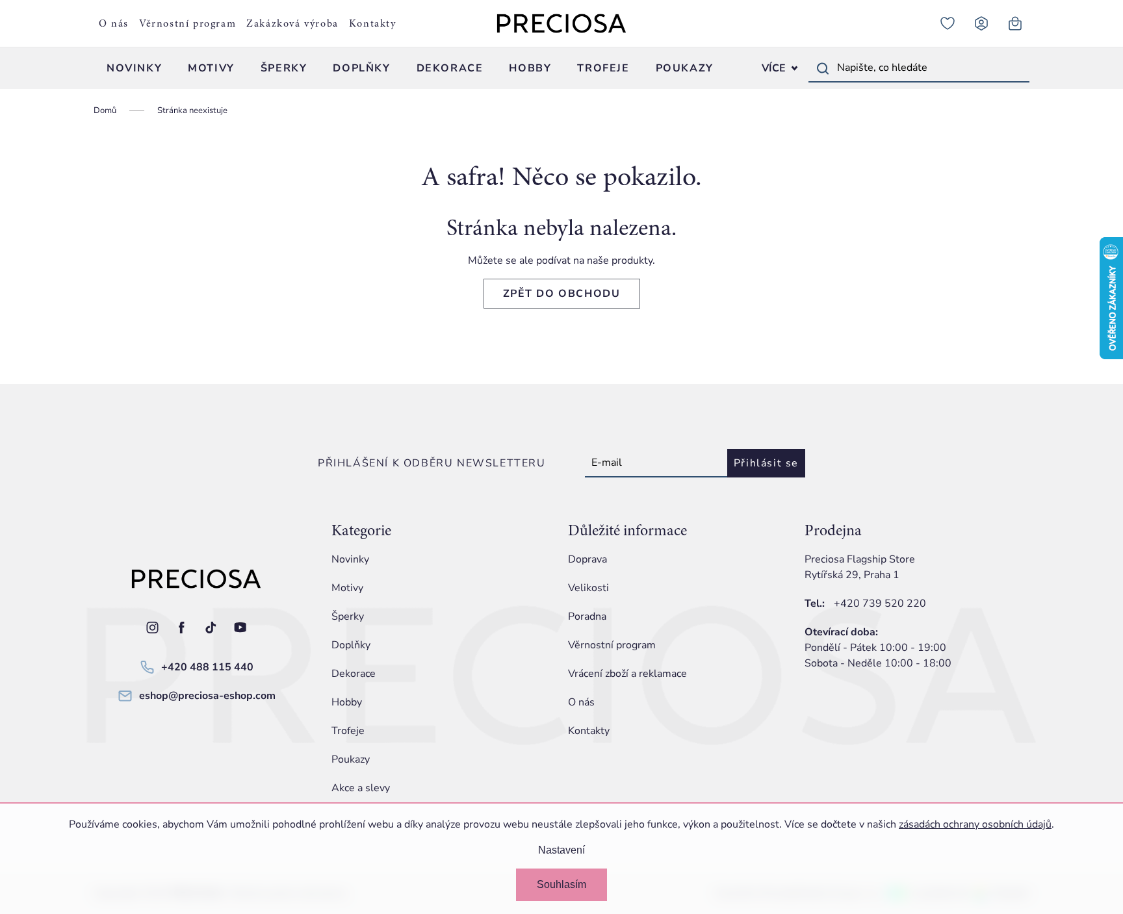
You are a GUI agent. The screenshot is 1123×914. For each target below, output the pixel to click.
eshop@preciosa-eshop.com (207, 696)
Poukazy (350, 759)
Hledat (822, 68)
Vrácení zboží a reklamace (627, 673)
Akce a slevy (360, 788)
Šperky (347, 616)
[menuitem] (134, 68)
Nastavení (561, 850)
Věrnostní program (187, 23)
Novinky (350, 559)
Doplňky (350, 645)
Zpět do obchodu (562, 293)
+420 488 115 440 (207, 667)
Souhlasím (561, 884)
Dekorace (353, 673)
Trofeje (348, 731)
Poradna (587, 616)
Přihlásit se (766, 463)
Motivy (347, 588)
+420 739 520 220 (880, 603)
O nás (114, 23)
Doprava (587, 559)
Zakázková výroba (292, 23)
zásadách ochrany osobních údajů (975, 824)
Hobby (346, 702)
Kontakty (372, 23)
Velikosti (588, 588)
